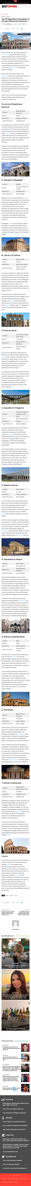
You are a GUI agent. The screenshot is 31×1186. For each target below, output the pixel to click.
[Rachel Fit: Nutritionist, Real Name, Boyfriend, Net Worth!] (15, 953)
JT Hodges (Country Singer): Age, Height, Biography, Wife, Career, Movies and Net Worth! (23, 913)
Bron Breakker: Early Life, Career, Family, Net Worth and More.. (15, 3)
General (4, 514)
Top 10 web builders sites (10, 1152)
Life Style (8, 16)
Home (3, 14)
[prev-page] (2, 1033)
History (6, 14)
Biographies (15, 963)
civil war (7, 133)
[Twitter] (19, 1175)
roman (15, 895)
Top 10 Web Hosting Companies (12, 1160)
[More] (22, 28)
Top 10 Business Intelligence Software (14, 1113)
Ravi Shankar (8, 24)
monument (18, 811)
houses (9, 864)
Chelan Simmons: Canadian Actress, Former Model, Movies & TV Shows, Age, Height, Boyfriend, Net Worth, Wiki (16, 1146)
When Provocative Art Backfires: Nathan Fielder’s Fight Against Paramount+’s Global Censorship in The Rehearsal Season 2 (12, 1068)
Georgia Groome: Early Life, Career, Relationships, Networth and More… (12, 1048)
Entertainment (6, 1064)
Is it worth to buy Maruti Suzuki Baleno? (15, 1168)
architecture (13, 67)
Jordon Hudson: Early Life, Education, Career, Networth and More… (12, 1058)
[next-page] (5, 1033)
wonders (25, 198)
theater (14, 656)
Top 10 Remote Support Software (13, 1109)
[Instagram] (14, 1175)
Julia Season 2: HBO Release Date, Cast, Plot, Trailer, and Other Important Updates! (16, 1140)
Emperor (7, 305)
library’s (12, 301)
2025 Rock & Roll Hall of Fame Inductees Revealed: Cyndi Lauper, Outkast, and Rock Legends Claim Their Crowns (11, 1078)
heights (17, 875)
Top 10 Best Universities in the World (14, 1129)
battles (8, 835)
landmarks (4, 530)
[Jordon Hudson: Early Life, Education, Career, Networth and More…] (25, 1058)
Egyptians (4, 76)
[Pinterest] (16, 1175)
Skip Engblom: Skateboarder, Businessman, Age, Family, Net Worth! (16, 1104)
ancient (7, 895)
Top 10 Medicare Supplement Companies (15, 1125)
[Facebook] (11, 1175)
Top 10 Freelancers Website (11, 1164)
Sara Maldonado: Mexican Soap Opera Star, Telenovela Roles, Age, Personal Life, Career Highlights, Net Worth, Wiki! (15, 996)
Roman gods (20, 734)
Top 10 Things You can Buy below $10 (14, 1122)
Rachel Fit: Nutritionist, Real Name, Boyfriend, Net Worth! (15, 966)
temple (10, 223)
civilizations (22, 600)
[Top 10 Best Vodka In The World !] (15, 1015)
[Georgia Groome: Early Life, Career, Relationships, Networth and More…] (25, 1047)
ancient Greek (5, 54)
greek (11, 895)
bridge (3, 357)
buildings (10, 434)
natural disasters (13, 759)
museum (20, 535)
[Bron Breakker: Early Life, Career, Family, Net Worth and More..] (25, 1088)
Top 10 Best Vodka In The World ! (15, 1029)
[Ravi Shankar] (3, 24)
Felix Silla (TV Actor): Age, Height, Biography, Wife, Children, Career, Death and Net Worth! (8, 913)
